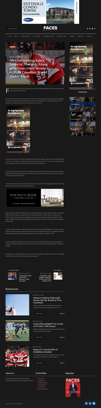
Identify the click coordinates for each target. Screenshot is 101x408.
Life (10, 36)
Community (36, 36)
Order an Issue (43, 382)
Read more (39, 313)
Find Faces (42, 387)
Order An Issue (13, 28)
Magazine (80, 36)
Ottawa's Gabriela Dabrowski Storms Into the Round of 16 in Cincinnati (47, 300)
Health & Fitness (62, 36)
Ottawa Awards (43, 389)
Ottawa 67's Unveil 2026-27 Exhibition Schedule (45, 350)
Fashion (72, 36)
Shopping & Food (48, 36)
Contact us (42, 380)
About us (41, 378)
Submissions (42, 384)
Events (88, 36)
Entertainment (25, 36)
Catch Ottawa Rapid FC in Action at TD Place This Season (48, 324)
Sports (16, 36)
